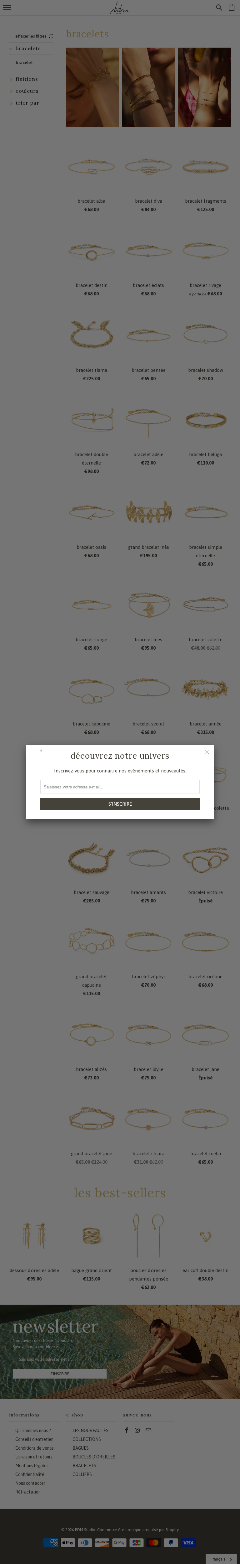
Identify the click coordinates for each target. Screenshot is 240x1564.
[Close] (207, 752)
